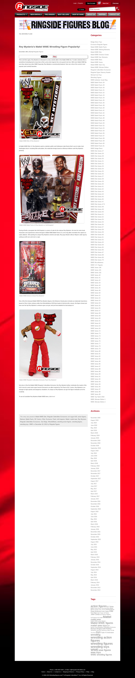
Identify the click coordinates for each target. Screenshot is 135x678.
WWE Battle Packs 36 (97, 103)
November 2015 (95, 534)
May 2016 (94, 519)
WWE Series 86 (95, 364)
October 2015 (95, 537)
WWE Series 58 (95, 313)
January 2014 (95, 585)
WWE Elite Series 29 (97, 156)
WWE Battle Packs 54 (97, 130)
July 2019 (94, 423)
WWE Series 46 (95, 290)
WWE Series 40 (95, 275)
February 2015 (95, 557)
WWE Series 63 (95, 326)
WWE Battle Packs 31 (97, 90)
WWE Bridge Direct (97, 148)
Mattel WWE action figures (98, 621)
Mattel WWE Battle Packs (99, 47)
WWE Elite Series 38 (97, 179)
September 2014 (96, 567)
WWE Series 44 (95, 285)
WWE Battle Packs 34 (97, 98)
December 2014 (95, 562)
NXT (108, 626)
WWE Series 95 (95, 386)
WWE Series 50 (95, 293)
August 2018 (94, 450)
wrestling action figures (64, 422)
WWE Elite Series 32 (97, 163)
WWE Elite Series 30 (97, 158)
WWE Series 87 (95, 366)
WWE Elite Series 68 (97, 255)
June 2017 (94, 486)
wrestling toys (24, 424)
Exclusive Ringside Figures (99, 44)
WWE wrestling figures (101, 654)
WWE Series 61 (95, 321)
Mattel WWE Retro (96, 60)
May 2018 (94, 458)
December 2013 (95, 587)
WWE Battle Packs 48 (97, 118)
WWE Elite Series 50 (97, 212)
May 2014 (94, 575)
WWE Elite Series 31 (97, 161)
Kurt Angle (100, 617)
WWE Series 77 (95, 343)
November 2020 (95, 418)
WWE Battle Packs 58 (97, 138)
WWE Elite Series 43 (97, 191)
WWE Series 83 (95, 359)
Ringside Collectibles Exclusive (107, 627)
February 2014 (95, 582)
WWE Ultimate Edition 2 (98, 402)
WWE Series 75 (95, 338)
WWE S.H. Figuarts (97, 265)
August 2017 (94, 481)
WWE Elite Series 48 (97, 207)
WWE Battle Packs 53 (97, 128)
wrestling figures (77, 422)
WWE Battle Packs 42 (97, 113)
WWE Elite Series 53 (97, 219)
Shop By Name (78, 14)
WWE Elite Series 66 (97, 250)
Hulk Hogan (100, 613)
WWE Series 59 (95, 316)
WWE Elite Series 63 (97, 242)
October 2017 (95, 476)
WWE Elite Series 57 (97, 227)
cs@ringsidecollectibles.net (77, 670)
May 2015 (94, 549)
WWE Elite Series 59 (97, 232)
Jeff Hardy (106, 613)
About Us (91, 14)
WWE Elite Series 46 (97, 199)
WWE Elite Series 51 (97, 214)
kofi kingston (61, 419)
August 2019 (94, 420)
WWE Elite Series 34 (97, 169)
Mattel (67, 419)
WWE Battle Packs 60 (97, 143)
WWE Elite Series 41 (97, 186)
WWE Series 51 (95, 295)
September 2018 (96, 448)
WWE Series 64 (95, 328)
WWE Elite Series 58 (97, 229)
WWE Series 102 (96, 272)
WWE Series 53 (95, 300)
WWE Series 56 (95, 308)
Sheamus (93, 630)
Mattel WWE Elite (41, 416)
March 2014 (94, 580)
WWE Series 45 (95, 288)
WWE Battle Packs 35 (97, 100)
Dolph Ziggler (105, 611)
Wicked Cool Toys (96, 75)
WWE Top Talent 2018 (97, 397)
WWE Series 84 (95, 361)
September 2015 (96, 539)
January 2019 (95, 438)
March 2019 (94, 433)
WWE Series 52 (95, 298)
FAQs (87, 672)
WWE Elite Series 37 (97, 176)
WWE (31, 424)
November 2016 (95, 504)
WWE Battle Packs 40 (97, 108)
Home (43, 672)
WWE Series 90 (95, 374)
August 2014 (94, 570)
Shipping (102, 14)
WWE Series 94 (95, 384)
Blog (92, 672)
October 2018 (95, 445)
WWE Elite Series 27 (97, 151)
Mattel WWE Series (97, 62)
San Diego (44, 422)
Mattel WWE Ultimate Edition (100, 67)
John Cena (95, 614)
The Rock (93, 632)
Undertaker (110, 632)
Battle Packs (30, 419)
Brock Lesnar (94, 609)
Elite (43, 419)
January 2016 (95, 529)
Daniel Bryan (110, 609)
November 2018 (95, 443)
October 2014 (95, 565)
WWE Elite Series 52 (97, 217)
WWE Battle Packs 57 (97, 136)
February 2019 (95, 435)
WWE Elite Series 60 (97, 234)
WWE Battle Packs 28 (97, 82)
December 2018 (95, 440)
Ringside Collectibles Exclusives (57, 416)
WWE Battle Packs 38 (97, 105)
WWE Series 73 (95, 333)
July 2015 (94, 544)
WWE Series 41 (95, 277)
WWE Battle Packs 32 (97, 92)
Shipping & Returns (68, 672)
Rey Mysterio (82, 419)
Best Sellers (63, 14)
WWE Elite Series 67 (97, 252)
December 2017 (95, 471)
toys (98, 632)
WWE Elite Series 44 (97, 194)
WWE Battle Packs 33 (97, 95)
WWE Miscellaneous (97, 262)
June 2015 (94, 547)
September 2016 (96, 509)
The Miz (112, 630)
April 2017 (94, 491)
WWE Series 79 (95, 348)
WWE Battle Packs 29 (97, 85)
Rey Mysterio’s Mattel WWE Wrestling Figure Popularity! (49, 46)
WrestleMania (52, 422)
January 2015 (95, 559)
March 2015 (94, 554)
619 (76, 416)
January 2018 (95, 468)
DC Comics (37, 419)
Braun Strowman (102, 608)
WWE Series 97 (95, 389)
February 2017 (95, 496)
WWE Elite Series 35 (97, 171)
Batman (22, 419)
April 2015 (94, 552)
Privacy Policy (80, 672)
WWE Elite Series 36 (97, 174)
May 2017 (94, 488)
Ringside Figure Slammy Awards (101, 72)
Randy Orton (94, 627)
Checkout (115, 3)
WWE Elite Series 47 (97, 201)
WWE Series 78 (95, 346)
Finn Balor (94, 613)
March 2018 (94, 463)
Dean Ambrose (96, 611)
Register (80, 3)
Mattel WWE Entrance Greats (100, 54)
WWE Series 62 (95, 323)
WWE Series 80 (95, 351)
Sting (108, 630)
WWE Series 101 (96, 270)
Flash (54, 419)
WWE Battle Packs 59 (97, 141)
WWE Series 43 (95, 283)
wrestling (95, 634)
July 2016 (94, 514)
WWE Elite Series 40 (97, 184)
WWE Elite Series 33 (97, 166)
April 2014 (94, 577)
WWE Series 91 (95, 376)
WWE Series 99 (95, 394)
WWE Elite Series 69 (97, 257)
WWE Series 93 (95, 381)
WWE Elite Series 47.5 (98, 204)
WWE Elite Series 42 (97, 189)
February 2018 (95, 466)
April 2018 (94, 461)
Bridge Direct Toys (96, 42)
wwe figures (105, 650)
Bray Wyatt (110, 608)
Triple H (103, 632)
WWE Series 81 (95, 354)
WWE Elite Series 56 (97, 224)
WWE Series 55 (95, 305)
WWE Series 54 (95, 303)
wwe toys (96, 652)
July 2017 (94, 483)
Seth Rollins (106, 629)
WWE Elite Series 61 (97, 237)
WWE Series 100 (96, 267)
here (53, 396)
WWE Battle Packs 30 (97, 87)
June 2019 (94, 425)
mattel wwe (73, 419)
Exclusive (49, 419)
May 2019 (94, 428)
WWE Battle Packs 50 (97, 123)
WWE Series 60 (95, 318)
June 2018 (94, 456)
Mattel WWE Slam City (98, 65)
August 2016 (94, 511)
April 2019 (94, 430)
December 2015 (95, 532)
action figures (82, 416)
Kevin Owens (106, 614)
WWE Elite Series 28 (97, 153)
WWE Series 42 (95, 280)
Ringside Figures (38, 51)
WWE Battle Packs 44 (97, 115)
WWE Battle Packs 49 (97, 120)
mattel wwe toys (99, 625)
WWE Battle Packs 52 (97, 125)
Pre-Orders (50, 14)
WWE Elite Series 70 (97, 260)
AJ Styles (110, 606)
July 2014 (94, 572)
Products (21, 14)
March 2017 (94, 494)
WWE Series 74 (95, 336)
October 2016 (95, 506)
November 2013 (95, 590)
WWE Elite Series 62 (97, 239)
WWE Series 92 (95, 379)
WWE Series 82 (95, 356)
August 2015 (94, 542)
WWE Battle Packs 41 (97, 110)
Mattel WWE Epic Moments (99, 57)
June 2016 (94, 516)
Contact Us (114, 14)
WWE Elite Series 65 (97, 247)
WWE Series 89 (95, 371)
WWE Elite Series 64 (97, 245)
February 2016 (95, 527)
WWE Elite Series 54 (97, 222)
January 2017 (95, 499)
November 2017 (95, 473)
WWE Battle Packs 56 (97, 133)
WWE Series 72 (95, 331)
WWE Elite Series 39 (97, 181)
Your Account (91, 3)
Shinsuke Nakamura (102, 630)
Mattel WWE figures (102, 623)
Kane (100, 614)
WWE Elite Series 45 (97, 196)
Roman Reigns (96, 629)
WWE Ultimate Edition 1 (98, 399)
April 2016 (94, 521)
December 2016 (95, 501)
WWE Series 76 (95, 341)
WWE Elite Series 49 (97, 209)
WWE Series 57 (95, 310)
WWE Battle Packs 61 (97, 146)
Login (75, 3)
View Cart (105, 3)
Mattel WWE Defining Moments (100, 49)
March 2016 (94, 524)
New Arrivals (36, 14)
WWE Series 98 (95, 392)
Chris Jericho (102, 609)
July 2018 (94, 453)
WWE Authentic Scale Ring (99, 80)
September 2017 (96, 478)
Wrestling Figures (96, 77)
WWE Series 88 (95, 369)
